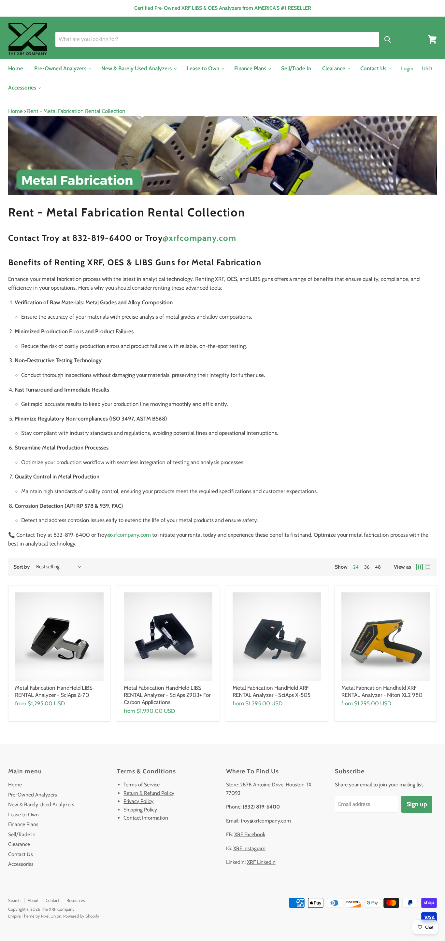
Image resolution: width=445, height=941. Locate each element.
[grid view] (419, 567)
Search (14, 900)
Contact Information (145, 818)
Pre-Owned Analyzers (61, 68)
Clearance (334, 68)
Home (15, 68)
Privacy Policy (138, 801)
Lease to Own (204, 68)
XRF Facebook (249, 834)
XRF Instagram (249, 848)
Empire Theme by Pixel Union (34, 916)
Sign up (417, 804)
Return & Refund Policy (148, 793)
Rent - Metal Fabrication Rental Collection (76, 111)
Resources (75, 900)
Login (407, 68)
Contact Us (374, 68)
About (33, 900)
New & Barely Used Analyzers (137, 68)
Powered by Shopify (81, 916)
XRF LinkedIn (261, 862)
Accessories (22, 87)
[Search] (387, 39)
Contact (52, 900)
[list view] (428, 567)
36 (366, 567)
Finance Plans (250, 68)
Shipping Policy (140, 810)
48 (378, 567)
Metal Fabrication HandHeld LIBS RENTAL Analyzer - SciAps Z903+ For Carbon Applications (167, 695)
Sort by (22, 567)
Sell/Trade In (296, 68)
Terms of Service (141, 785)
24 (356, 567)
